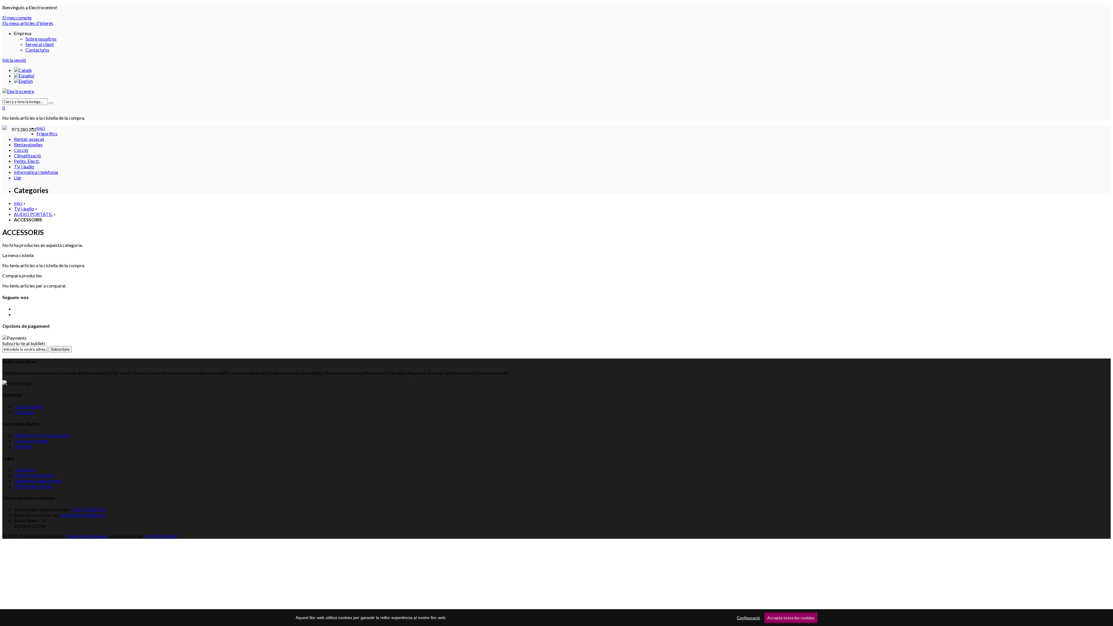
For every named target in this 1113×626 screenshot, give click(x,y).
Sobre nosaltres (41, 38)
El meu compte (17, 17)
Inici (18, 203)
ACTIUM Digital (161, 536)
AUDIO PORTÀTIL (33, 214)
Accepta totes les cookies (790, 617)
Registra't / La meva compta (42, 435)
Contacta (24, 412)
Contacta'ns (37, 49)
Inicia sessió (14, 60)
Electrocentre (28, 406)
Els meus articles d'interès (27, 23)
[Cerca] (51, 103)
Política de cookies (33, 486)
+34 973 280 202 (89, 509)
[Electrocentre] (556, 91)
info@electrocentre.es (83, 515)
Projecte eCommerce (87, 536)
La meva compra (31, 440)
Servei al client (40, 44)
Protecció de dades (34, 475)
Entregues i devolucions (38, 480)
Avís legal (24, 469)
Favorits (23, 446)
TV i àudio (24, 208)
